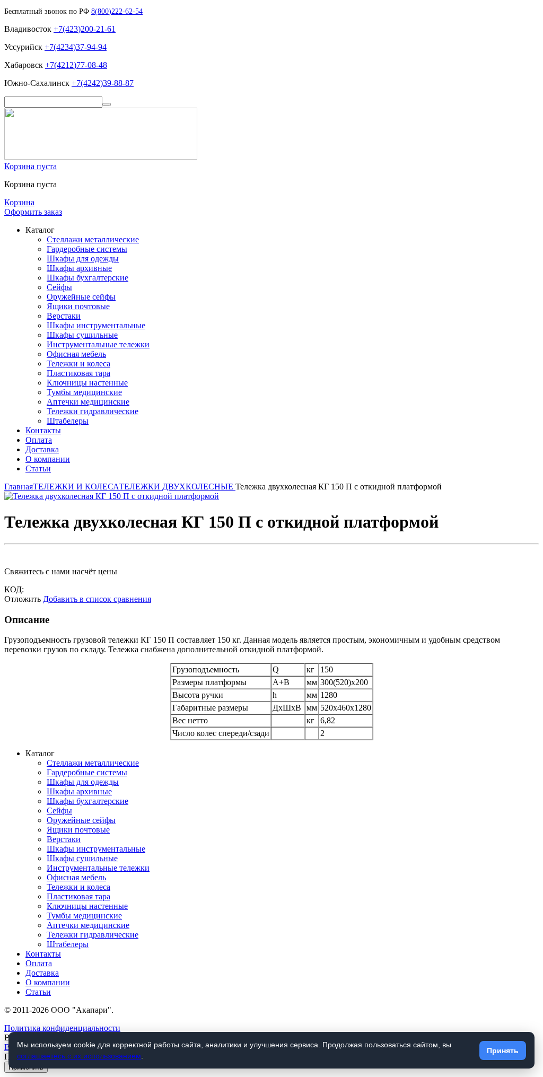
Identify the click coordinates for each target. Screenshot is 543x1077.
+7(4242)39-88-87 (103, 82)
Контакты (43, 430)
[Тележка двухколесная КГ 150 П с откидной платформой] (111, 496)
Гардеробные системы (87, 248)
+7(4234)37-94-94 (76, 46)
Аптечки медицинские (88, 401)
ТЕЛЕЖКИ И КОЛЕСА (76, 486)
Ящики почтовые (78, 306)
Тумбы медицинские (84, 392)
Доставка (42, 449)
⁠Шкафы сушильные (82, 334)
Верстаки (64, 315)
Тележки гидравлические (92, 411)
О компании (47, 458)
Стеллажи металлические (93, 239)
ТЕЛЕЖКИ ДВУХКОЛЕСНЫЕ (177, 486)
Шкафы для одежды (83, 258)
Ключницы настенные (87, 382)
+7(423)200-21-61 (85, 28)
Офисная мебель (76, 353)
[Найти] (106, 104)
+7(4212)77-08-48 (76, 64)
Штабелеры (68, 420)
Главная (18, 486)
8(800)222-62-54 (117, 11)
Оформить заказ (33, 211)
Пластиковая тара (78, 373)
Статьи (38, 468)
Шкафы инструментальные (96, 325)
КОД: (14, 589)
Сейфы (59, 287)
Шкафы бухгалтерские (87, 277)
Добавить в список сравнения (97, 598)
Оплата (38, 439)
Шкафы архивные (79, 268)
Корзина (19, 202)
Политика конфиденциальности (62, 1027)
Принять (503, 1050)
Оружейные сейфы (81, 296)
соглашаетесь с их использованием (79, 1056)
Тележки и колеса (78, 363)
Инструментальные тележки (98, 344)
